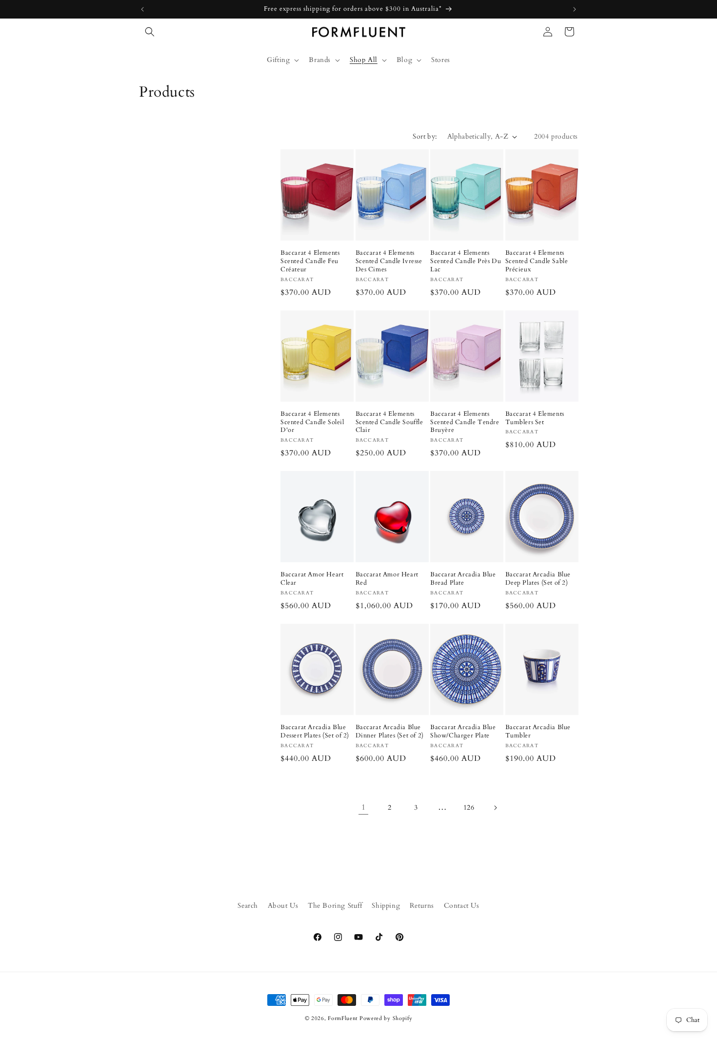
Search (248, 905)
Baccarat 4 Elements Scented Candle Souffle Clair (389, 422)
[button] (149, 31)
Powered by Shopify (386, 1018)
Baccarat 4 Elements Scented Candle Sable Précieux (536, 261)
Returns (422, 905)
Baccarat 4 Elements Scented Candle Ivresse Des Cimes (389, 261)
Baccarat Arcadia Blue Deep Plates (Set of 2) (538, 579)
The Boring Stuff (335, 905)
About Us (283, 905)
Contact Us (461, 905)
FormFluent (343, 1018)
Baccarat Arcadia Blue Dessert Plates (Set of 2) (314, 731)
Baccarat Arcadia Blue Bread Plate (463, 579)
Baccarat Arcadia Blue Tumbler (538, 731)
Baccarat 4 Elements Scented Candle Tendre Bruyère (464, 422)
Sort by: (425, 136)
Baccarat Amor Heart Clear (311, 579)
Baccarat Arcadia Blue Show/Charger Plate (463, 731)
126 (469, 807)
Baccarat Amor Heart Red (387, 579)
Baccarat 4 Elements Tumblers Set (534, 418)
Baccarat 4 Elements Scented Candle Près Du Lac (465, 261)
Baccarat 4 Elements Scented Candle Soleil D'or (312, 422)
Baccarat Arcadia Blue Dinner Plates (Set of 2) (390, 731)
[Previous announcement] (142, 9)
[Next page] (495, 807)
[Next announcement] (574, 9)
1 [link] (363, 807)
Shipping (386, 905)
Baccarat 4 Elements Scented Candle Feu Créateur (309, 261)
